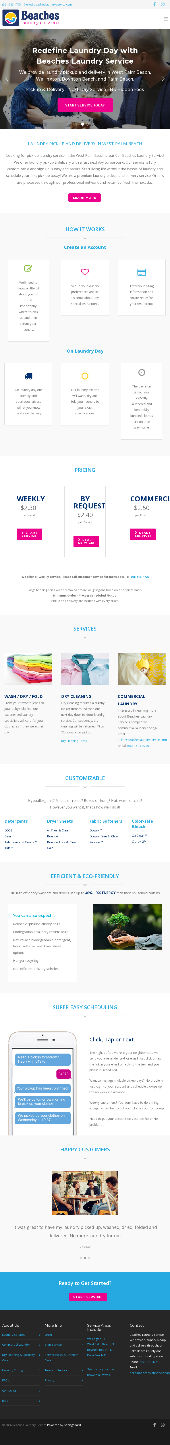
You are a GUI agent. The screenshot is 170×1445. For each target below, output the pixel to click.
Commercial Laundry (16, 1345)
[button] (6, 78)
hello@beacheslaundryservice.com (48, 4)
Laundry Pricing (12, 1370)
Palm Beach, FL (97, 1355)
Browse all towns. (99, 1375)
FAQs (5, 1380)
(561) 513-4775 (11, 4)
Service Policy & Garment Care (61, 1357)
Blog (5, 1401)
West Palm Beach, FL (100, 1344)
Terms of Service (56, 1370)
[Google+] (163, 4)
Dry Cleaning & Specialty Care (18, 1357)
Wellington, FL (96, 1339)
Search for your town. (101, 1369)
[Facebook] (154, 4)
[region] (85, 79)
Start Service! (29, 534)
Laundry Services (13, 1335)
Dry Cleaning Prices (74, 741)
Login (48, 1335)
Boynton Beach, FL (99, 1350)
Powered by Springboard (64, 1425)
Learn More (84, 197)
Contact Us (9, 1390)
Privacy (49, 1380)
